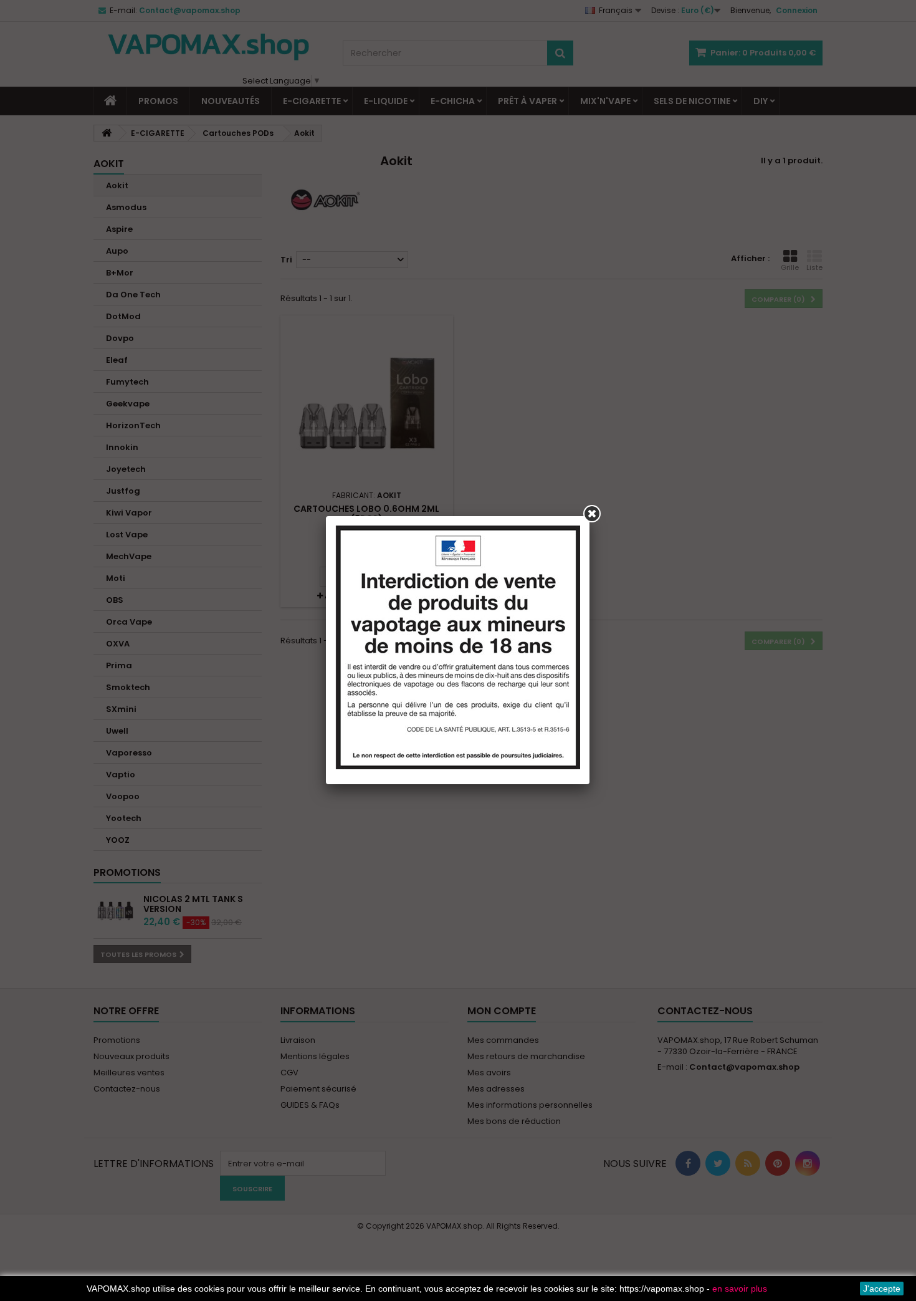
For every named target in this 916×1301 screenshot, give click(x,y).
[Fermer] (592, 513)
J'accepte (881, 1289)
